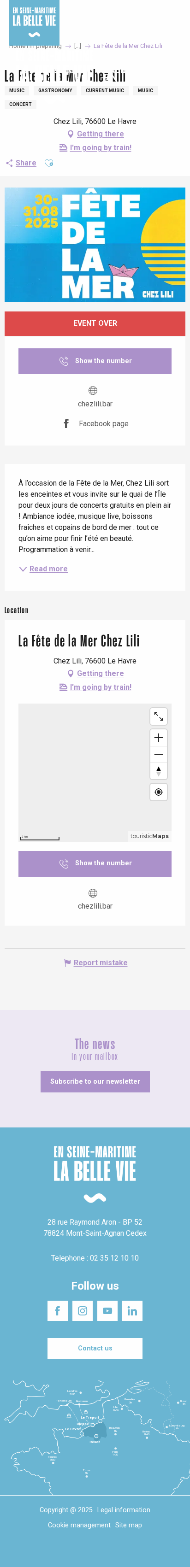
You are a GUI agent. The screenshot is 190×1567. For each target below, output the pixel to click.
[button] (175, 77)
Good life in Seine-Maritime (95, 13)
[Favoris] (154, 77)
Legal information (123, 1510)
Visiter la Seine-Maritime (158, 13)
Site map (128, 1525)
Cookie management (79, 1525)
